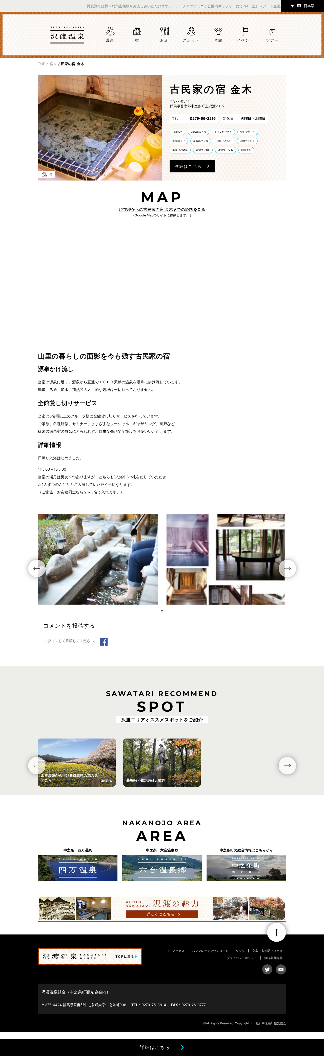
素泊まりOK (203, 149)
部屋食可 (246, 149)
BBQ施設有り (198, 131)
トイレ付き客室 (223, 131)
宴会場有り (178, 140)
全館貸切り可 (247, 131)
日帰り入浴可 (224, 140)
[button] (162, 611)
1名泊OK (177, 131)
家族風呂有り (200, 140)
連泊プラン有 (225, 149)
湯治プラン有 (247, 140)
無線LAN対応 (180, 149)
